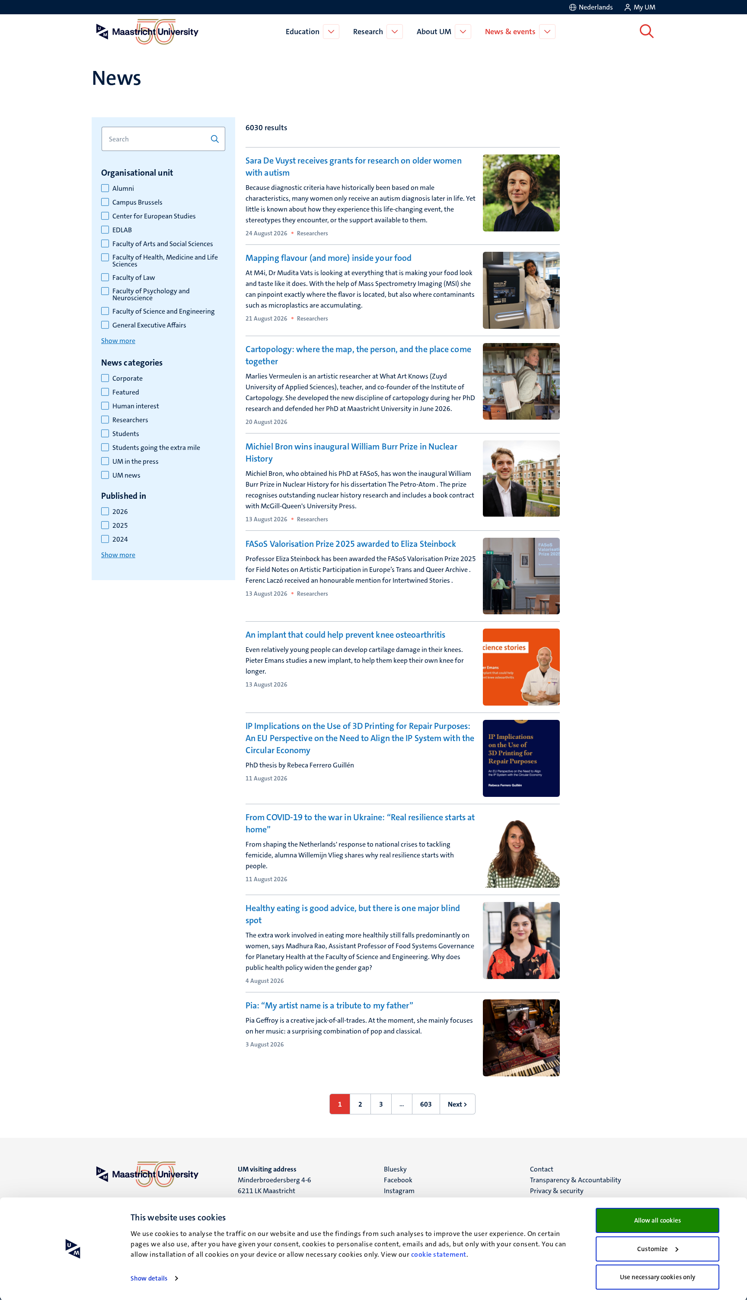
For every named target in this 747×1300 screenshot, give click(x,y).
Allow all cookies (657, 1220)
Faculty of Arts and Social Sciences (162, 244)
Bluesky (395, 1169)
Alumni (123, 188)
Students (125, 433)
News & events (510, 31)
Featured (125, 392)
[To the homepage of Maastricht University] (147, 31)
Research (368, 31)
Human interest (135, 406)
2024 (120, 539)
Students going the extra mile (156, 447)
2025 (120, 525)
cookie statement (438, 1254)
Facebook (398, 1179)
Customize (652, 1249)
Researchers (130, 420)
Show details (149, 1278)
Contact (541, 1169)
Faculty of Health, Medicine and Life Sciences (165, 261)
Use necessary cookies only (658, 1277)
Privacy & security (557, 1190)
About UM (434, 31)
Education (302, 31)
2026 (120, 511)
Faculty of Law (133, 277)
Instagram (399, 1190)
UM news (126, 475)
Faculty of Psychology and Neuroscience (151, 295)
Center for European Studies (154, 216)
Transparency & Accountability (575, 1179)
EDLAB (122, 230)
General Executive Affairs (149, 325)
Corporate (127, 378)
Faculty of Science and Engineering (163, 311)
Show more (118, 340)
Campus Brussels (137, 202)
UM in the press (135, 461)
